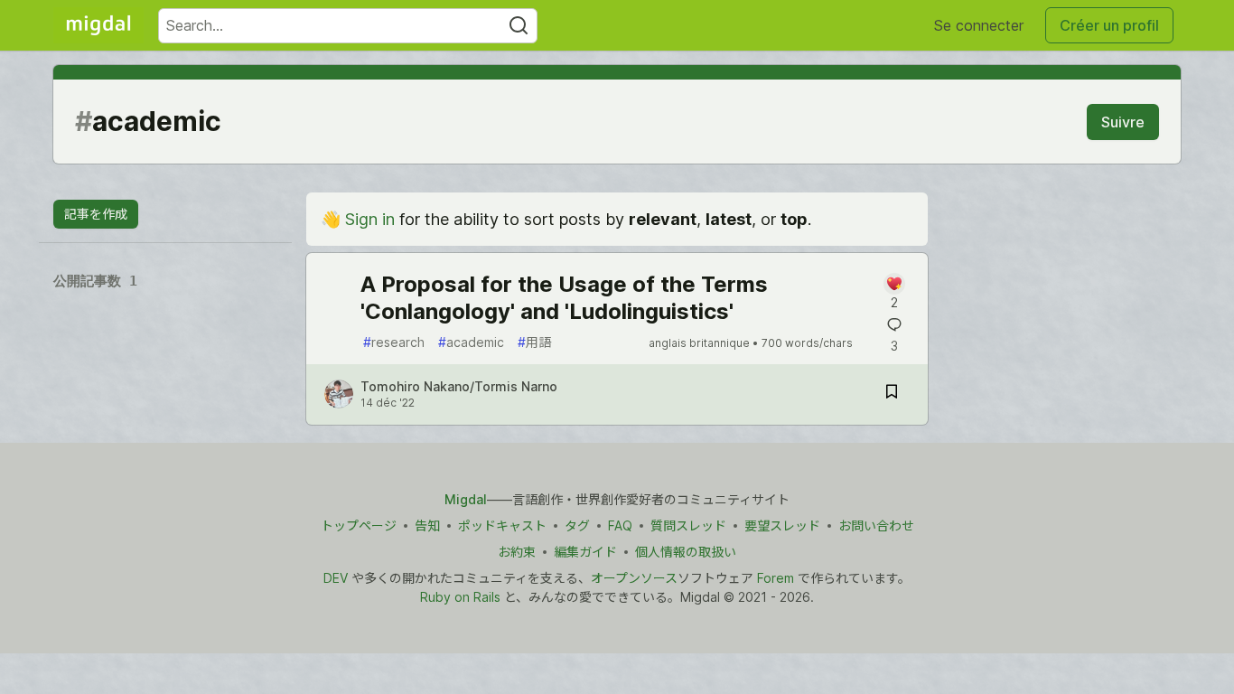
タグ (577, 525)
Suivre (1123, 122)
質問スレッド (688, 525)
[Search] (518, 25)
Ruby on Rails (460, 597)
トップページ (359, 525)
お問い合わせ (876, 525)
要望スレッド (782, 525)
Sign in (370, 219)
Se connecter (979, 25)
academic (471, 342)
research (394, 342)
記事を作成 (95, 213)
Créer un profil (1109, 25)
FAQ (620, 525)
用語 (534, 342)
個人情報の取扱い (685, 551)
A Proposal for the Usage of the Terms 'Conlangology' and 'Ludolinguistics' (564, 297)
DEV (335, 578)
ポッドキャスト (502, 525)
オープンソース (634, 578)
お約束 (517, 551)
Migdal (465, 499)
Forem (775, 578)
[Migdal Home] (98, 25)
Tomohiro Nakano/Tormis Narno (458, 386)
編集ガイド (585, 551)
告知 (427, 525)
